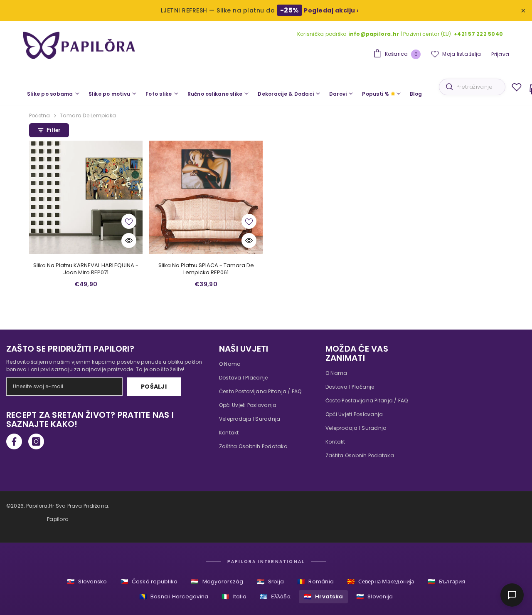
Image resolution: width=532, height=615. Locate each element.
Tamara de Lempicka (88, 115)
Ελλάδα (275, 596)
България (446, 581)
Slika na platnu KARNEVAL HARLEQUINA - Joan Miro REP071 (85, 269)
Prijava (500, 54)
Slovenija (374, 596)
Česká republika (149, 581)
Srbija (270, 581)
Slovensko (87, 581)
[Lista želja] (516, 86)
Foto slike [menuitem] (158, 93)
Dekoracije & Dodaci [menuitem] (286, 93)
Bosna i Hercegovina (174, 596)
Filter (54, 130)
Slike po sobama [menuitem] (50, 93)
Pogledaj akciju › (331, 10)
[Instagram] (36, 441)
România (315, 581)
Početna (39, 115)
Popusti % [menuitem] (375, 93)
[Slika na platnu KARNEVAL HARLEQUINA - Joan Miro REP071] (86, 197)
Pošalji (154, 386)
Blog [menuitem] (416, 93)
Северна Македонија (380, 581)
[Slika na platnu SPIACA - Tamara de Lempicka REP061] (206, 197)
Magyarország (217, 581)
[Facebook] (14, 441)
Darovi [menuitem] (338, 93)
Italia (234, 596)
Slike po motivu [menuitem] (110, 93)
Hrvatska (323, 596)
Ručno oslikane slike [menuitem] (215, 93)
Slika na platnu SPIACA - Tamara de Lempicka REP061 (206, 269)
